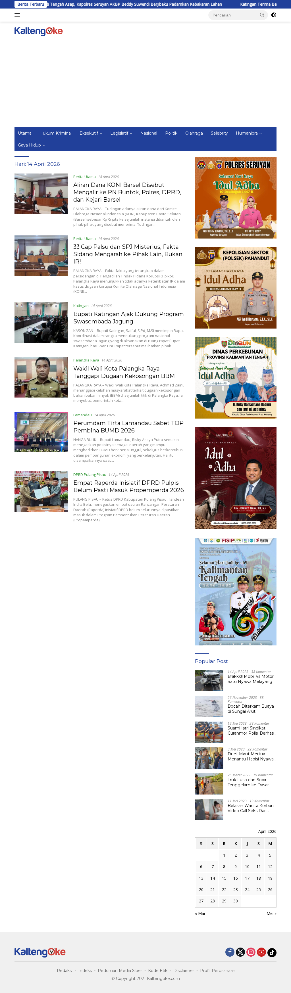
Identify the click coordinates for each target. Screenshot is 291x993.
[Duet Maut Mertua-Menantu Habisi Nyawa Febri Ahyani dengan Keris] (209, 758)
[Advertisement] (145, 84)
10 (247, 866)
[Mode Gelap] (274, 15)
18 (258, 878)
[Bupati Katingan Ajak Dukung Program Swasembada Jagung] (41, 325)
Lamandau (82, 414)
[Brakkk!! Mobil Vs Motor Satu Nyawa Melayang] (209, 680)
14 (212, 878)
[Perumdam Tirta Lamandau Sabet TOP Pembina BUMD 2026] (41, 437)
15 (224, 878)
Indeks (85, 970)
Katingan (81, 305)
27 (201, 901)
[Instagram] (250, 953)
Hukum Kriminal (56, 133)
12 (270, 866)
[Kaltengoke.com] (38, 31)
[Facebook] (229, 953)
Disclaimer (183, 970)
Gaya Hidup (29, 145)
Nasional (148, 133)
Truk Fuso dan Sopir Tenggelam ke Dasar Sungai (248, 782)
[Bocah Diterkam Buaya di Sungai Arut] (209, 706)
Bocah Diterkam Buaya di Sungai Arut (251, 709)
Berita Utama (84, 176)
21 (212, 889)
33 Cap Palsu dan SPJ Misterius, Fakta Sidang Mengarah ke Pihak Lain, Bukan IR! (127, 254)
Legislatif (119, 133)
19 (270, 878)
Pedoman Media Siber (120, 970)
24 (247, 889)
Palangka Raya (86, 360)
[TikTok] (272, 952)
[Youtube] (261, 953)
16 (235, 878)
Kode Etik (157, 970)
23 (235, 889)
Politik (171, 133)
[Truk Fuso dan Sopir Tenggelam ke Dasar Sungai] (209, 784)
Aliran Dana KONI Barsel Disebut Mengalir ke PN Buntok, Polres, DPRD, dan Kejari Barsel (127, 192)
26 (270, 889)
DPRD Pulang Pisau (89, 474)
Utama (25, 133)
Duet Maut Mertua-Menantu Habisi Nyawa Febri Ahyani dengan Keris (251, 756)
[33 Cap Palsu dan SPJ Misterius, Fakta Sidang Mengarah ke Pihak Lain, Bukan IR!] (41, 264)
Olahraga (194, 133)
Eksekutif (89, 133)
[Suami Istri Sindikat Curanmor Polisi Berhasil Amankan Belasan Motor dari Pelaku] (209, 732)
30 (235, 901)
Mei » (272, 913)
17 (247, 878)
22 (224, 889)
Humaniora (247, 133)
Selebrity (219, 133)
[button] (262, 14)
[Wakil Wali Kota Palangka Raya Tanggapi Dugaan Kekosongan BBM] (41, 380)
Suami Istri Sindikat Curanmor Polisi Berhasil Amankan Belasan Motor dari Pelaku (251, 731)
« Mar (200, 913)
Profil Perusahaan (217, 970)
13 (201, 878)
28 (212, 901)
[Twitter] (240, 953)
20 (201, 889)
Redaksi (64, 970)
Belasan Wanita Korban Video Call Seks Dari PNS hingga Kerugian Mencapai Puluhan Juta (251, 808)
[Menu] (18, 15)
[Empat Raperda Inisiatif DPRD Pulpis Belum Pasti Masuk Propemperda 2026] (41, 496)
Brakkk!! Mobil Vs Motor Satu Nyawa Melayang (251, 679)
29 (224, 901)
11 (258, 866)
